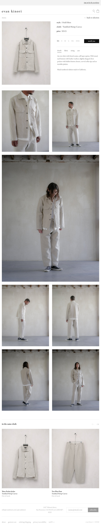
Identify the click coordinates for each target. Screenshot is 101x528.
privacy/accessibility (39, 522)
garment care (12, 522)
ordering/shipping (25, 522)
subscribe (93, 510)
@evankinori (21, 510)
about (4, 522)
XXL (78, 41)
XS (58, 41)
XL (72, 41)
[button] (4, 18)
